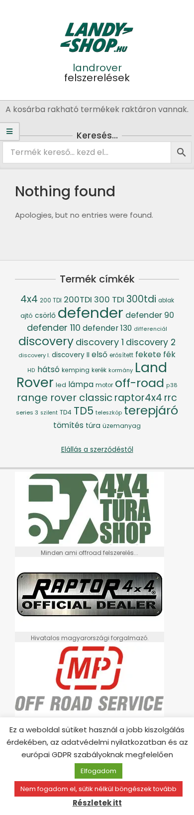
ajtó (26, 315)
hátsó (48, 369)
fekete (148, 354)
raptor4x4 (138, 398)
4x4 (29, 299)
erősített (121, 355)
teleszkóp (109, 412)
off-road (139, 383)
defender (90, 312)
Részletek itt (97, 803)
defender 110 (54, 327)
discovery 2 (151, 342)
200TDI (78, 299)
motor (104, 385)
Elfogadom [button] (98, 771)
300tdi (141, 299)
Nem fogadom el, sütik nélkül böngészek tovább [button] (98, 789)
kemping (76, 370)
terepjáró (151, 410)
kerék (99, 370)
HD (31, 370)
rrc (170, 398)
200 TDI (51, 300)
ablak (166, 300)
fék (169, 354)
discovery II (71, 355)
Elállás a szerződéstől (97, 449)
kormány (120, 370)
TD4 (66, 412)
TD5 (84, 411)
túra (93, 425)
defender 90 (149, 315)
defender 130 (107, 328)
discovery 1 (100, 342)
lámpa (81, 384)
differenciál (150, 329)
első (99, 354)
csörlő (45, 315)
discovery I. (34, 355)
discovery (46, 341)
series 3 (27, 412)
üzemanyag (121, 425)
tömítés (68, 425)
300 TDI (109, 299)
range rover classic (64, 398)
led (61, 385)
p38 (172, 385)
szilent (49, 412)
